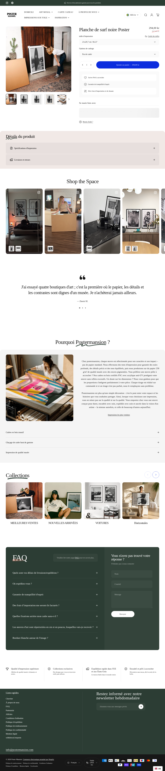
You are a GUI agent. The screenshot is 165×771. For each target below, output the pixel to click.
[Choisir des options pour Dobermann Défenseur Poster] (11, 248)
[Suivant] (65, 63)
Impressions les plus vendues (119, 415)
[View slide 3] (85, 308)
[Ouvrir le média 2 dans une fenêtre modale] (38, 59)
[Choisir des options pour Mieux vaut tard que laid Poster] (50, 248)
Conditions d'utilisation (14, 718)
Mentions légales (24, 766)
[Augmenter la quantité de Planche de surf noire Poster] (91, 64)
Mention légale (11, 734)
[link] (19, 749)
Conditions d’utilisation (45, 763)
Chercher (9, 699)
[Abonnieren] (141, 706)
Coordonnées (34, 766)
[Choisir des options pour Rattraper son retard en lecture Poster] (135, 248)
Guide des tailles (153, 36)
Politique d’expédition (12, 766)
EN (159, 769)
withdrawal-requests (13, 738)
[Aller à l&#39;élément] (11, 99)
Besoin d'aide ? (88, 122)
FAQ (77, 558)
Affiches (9, 714)
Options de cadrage (86, 49)
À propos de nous (12, 702)
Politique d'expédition (14, 722)
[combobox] (158, 768)
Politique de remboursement (16, 726)
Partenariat (10, 710)
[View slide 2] (82, 308)
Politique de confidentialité (16, 730)
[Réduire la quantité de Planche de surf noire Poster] (82, 64)
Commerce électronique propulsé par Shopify (38, 759)
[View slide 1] (79, 308)
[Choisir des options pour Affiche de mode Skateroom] (18, 248)
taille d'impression (86, 36)
